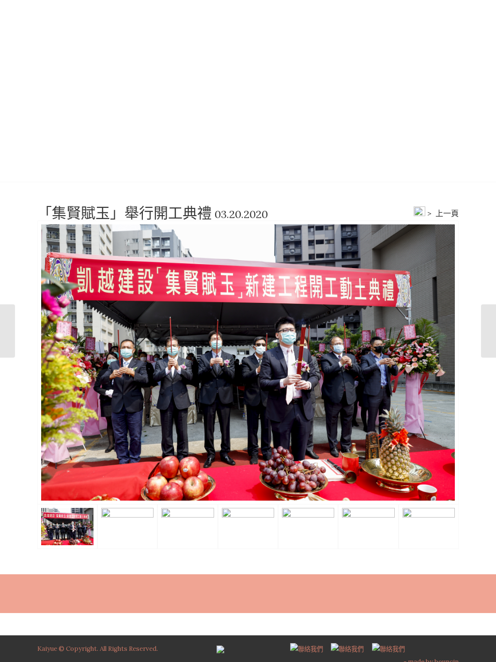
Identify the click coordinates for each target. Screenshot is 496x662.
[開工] (429, 526)
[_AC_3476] (308, 526)
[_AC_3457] (187, 526)
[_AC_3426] (248, 526)
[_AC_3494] (368, 526)
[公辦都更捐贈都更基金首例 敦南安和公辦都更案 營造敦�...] (7, 331)
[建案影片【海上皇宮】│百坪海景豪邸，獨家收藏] (488, 331)
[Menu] (436, 22)
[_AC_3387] (127, 526)
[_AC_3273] (248, 362)
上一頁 (447, 213)
